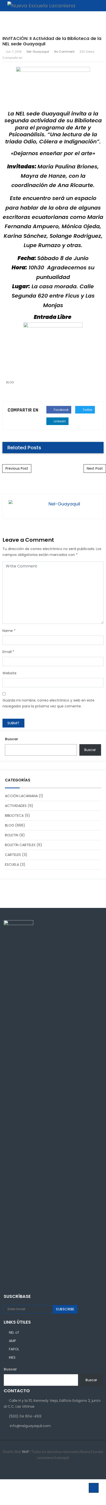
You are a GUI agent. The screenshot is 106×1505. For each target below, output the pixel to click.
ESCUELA (12, 864)
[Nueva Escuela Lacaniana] (39, 5)
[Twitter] (56, 1469)
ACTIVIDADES (16, 805)
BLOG (10, 382)
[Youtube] (64, 1469)
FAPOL (14, 1349)
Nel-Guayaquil (38, 52)
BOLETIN (11, 835)
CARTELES (13, 854)
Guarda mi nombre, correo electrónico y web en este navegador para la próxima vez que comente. (48, 703)
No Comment (64, 52)
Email (7, 651)
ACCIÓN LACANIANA (21, 795)
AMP (12, 1340)
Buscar (11, 739)
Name (7, 630)
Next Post (95, 468)
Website (9, 673)
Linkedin (59, 421)
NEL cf (14, 1332)
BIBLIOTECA (14, 815)
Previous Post (16, 468)
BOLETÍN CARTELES (20, 844)
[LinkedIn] (49, 1469)
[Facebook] (41, 1469)
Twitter (87, 410)
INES (12, 1357)
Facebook (61, 410)
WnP (26, 1452)
